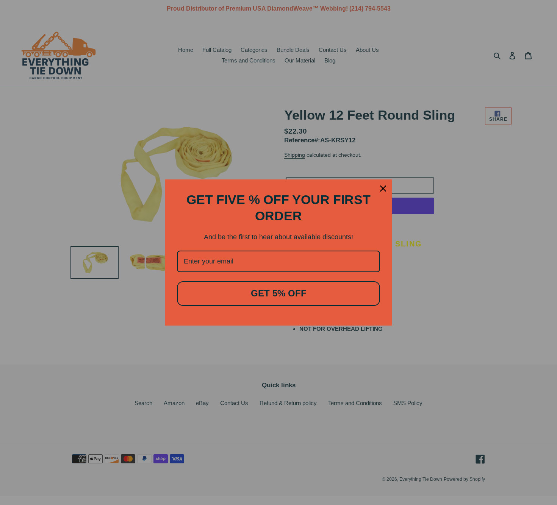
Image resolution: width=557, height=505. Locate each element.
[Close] (383, 188)
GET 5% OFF (279, 293)
